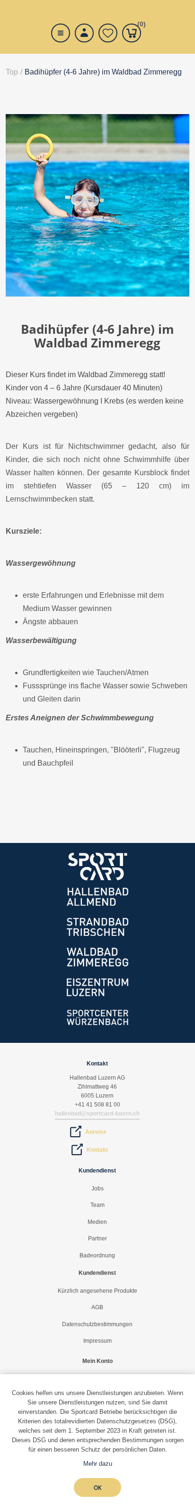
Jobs (97, 1188)
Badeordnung (97, 1255)
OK (97, 1488)
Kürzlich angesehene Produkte (97, 1291)
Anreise (95, 1132)
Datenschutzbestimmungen (97, 1324)
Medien (97, 1222)
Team (97, 1205)
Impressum (97, 1341)
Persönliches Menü (84, 33)
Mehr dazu (97, 1463)
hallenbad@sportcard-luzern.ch (97, 1113)
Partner (97, 1238)
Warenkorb (139, 26)
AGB (97, 1307)
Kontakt (97, 1150)
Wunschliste (107, 33)
